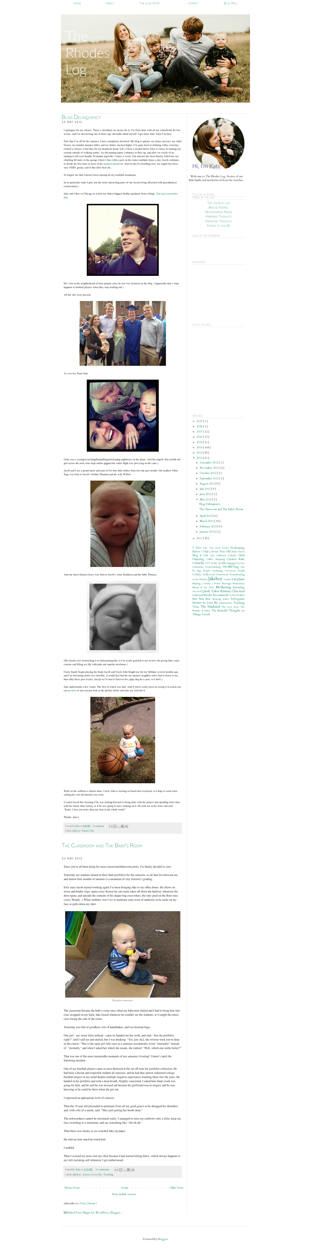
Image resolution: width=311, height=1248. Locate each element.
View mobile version (124, 1194)
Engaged (232, 563)
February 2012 (208, 526)
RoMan (241, 595)
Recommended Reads (218, 212)
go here (72, 690)
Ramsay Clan (88, 830)
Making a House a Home (207, 583)
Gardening (218, 570)
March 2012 (207, 521)
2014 (200, 447)
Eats (224, 563)
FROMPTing (232, 567)
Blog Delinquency (81, 117)
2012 (200, 458)
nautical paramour (113, 163)
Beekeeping (238, 548)
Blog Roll (231, 3)
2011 (200, 538)
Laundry (228, 579)
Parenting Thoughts (218, 221)
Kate (78, 826)
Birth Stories (238, 551)
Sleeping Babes (221, 599)
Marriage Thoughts (218, 216)
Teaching (108, 1174)
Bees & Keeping (218, 207)
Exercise (241, 563)
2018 (200, 426)
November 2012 (210, 468)
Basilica (226, 547)
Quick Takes (211, 591)
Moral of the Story (204, 587)
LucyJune (238, 579)
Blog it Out (201, 555)
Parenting (239, 587)
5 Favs (197, 548)
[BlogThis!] (114, 826)
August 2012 (208, 483)
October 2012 (208, 473)
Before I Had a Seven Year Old (211, 551)
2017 (200, 431)
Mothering (224, 587)
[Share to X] (118, 826)
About (110, 3)
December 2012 (209, 462)
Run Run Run (202, 599)
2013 (200, 453)
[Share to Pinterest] (126, 826)
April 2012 (206, 516)
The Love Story (149, 3)
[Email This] (110, 826)
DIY (208, 563)
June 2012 (206, 494)
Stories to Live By (92, 1174)
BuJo (213, 555)
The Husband (211, 606)
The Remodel (220, 610)
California (222, 555)
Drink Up (216, 563)
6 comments (99, 826)
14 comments (103, 1169)
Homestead (222, 574)
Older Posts (176, 1188)
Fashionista (198, 567)
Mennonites (239, 583)
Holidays (197, 574)
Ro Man (233, 595)
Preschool (197, 591)
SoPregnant (238, 599)
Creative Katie (236, 559)
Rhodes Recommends (216, 595)
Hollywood (209, 574)
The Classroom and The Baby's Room (102, 845)
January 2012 (208, 531)
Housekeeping (237, 574)
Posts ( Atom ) (88, 1203)
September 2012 (209, 478)
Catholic (233, 555)
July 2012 (205, 489)
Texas (196, 607)
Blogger (163, 1239)
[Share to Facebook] (122, 826)
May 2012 (206, 499)
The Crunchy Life (218, 203)
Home (77, 3)
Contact (193, 3)
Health (241, 570)
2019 (200, 421)
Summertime (226, 603)
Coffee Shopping (216, 559)
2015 (200, 442)
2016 (200, 437)
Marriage (227, 583)
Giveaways (231, 570)
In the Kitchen (200, 579)
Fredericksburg (214, 567)
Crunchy (198, 563)
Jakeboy (77, 830)
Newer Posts (72, 1188)
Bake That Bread (212, 547)
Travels (206, 614)
